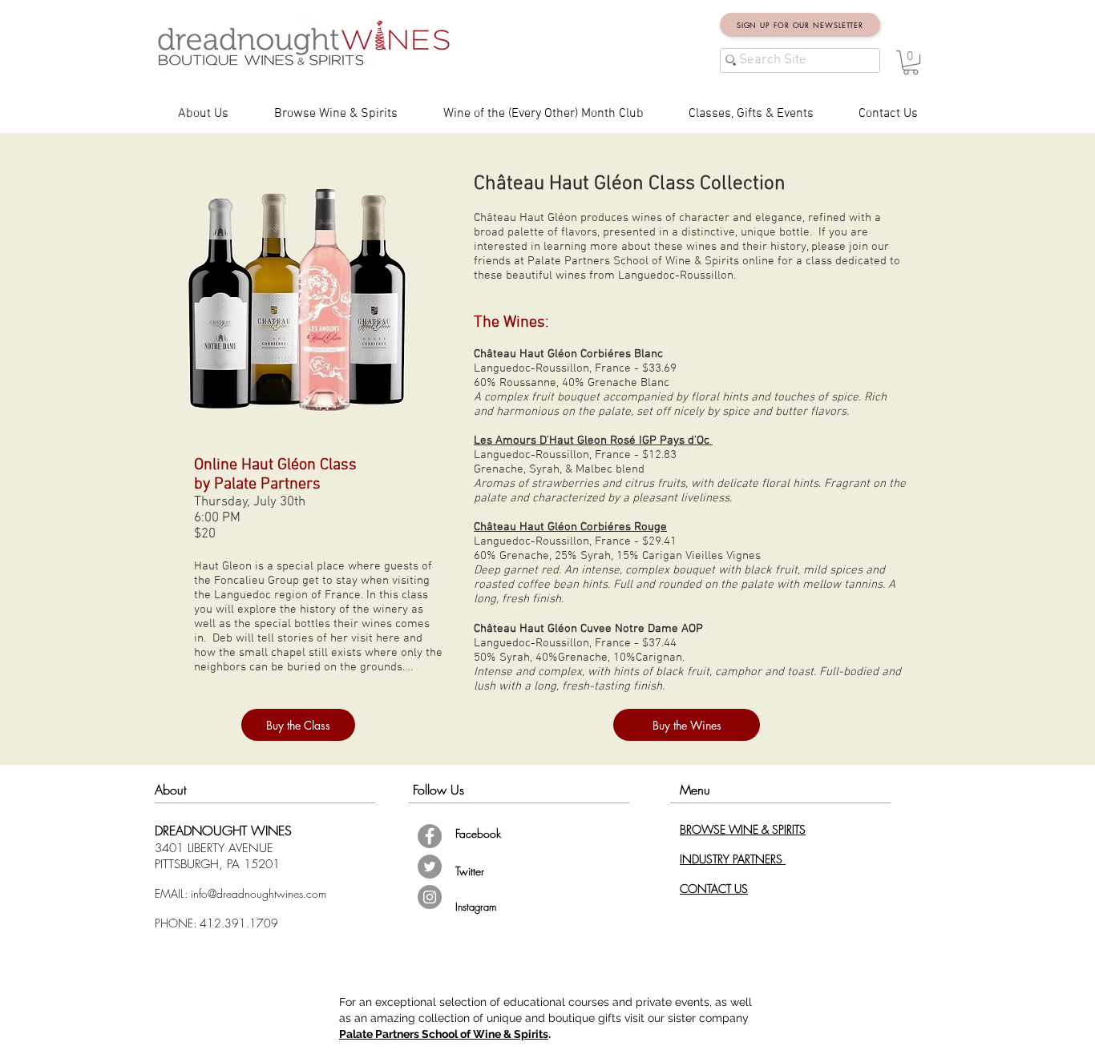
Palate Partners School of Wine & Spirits (443, 1034)
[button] (910, 62)
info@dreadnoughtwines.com (258, 893)
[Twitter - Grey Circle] (430, 867)
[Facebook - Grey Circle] (430, 836)
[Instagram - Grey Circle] (430, 897)
